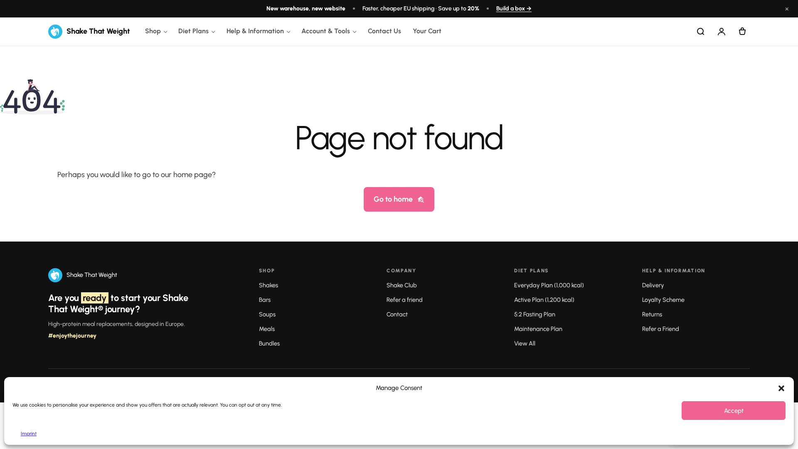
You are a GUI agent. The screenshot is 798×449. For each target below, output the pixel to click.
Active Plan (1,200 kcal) (544, 299)
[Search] (700, 31)
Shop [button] (153, 31)
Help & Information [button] (255, 31)
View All (524, 343)
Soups (267, 314)
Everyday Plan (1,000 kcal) (549, 285)
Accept (734, 410)
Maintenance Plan (538, 329)
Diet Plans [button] (193, 31)
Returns (652, 314)
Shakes (268, 285)
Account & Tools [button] (325, 31)
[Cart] (742, 31)
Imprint (29, 434)
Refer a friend (405, 299)
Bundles (269, 343)
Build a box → (514, 8)
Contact (397, 314)
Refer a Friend (660, 329)
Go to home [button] (393, 199)
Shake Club (402, 285)
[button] (781, 388)
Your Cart (427, 31)
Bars (265, 299)
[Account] (721, 31)
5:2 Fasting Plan (534, 314)
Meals (267, 329)
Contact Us (384, 31)
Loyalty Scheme (663, 299)
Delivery (653, 285)
